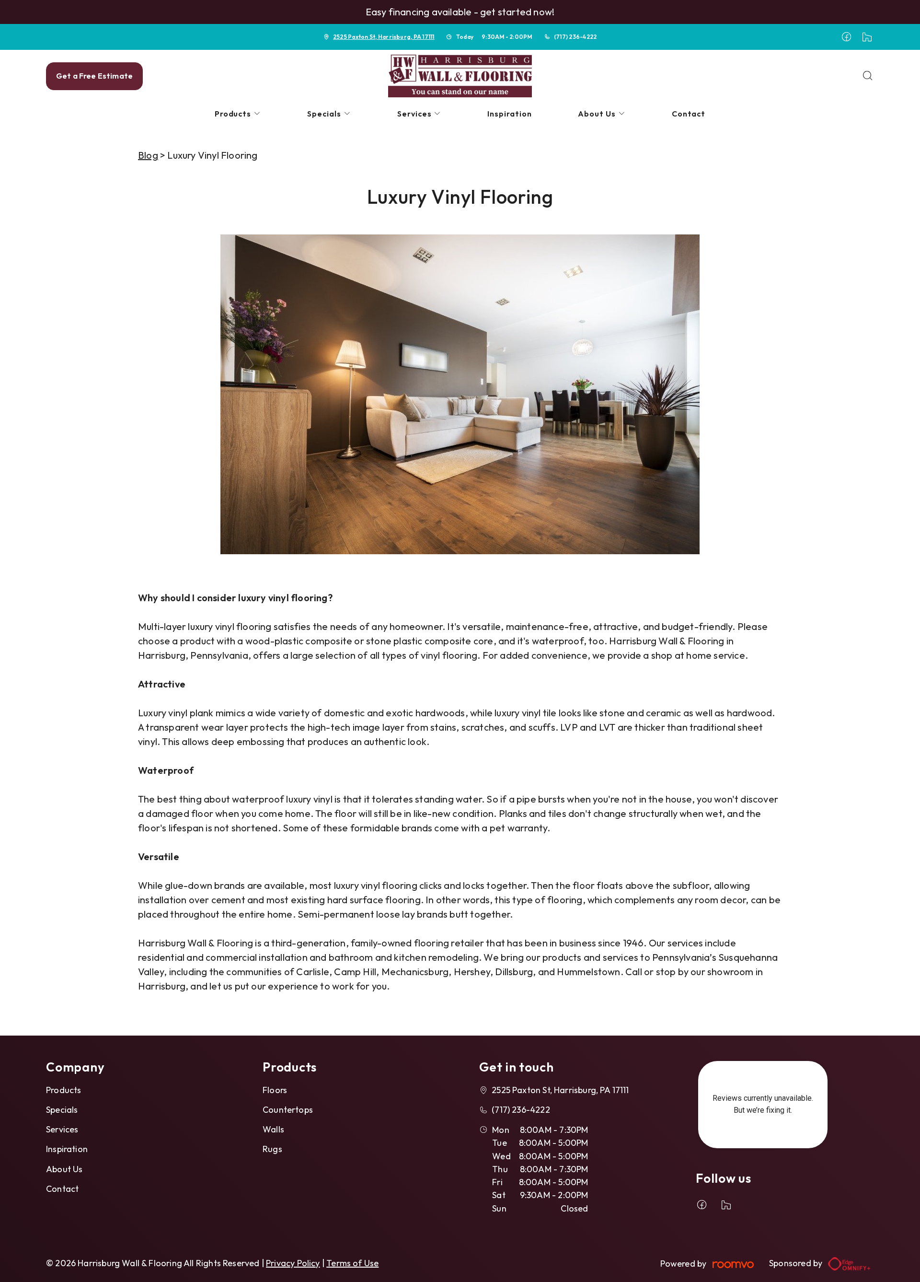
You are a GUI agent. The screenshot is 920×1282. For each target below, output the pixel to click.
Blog (148, 155)
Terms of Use (352, 1263)
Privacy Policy (293, 1263)
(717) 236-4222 (575, 36)
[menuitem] (238, 114)
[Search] (868, 76)
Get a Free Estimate (94, 76)
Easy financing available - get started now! (460, 12)
